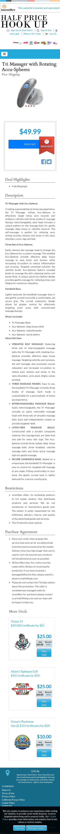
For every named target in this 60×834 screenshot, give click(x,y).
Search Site (46, 30)
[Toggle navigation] (4, 54)
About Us (6, 790)
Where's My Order (32, 33)
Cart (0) (52, 33)
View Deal (44, 653)
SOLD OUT (30, 144)
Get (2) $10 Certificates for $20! (30, 725)
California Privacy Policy (13, 799)
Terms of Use (8, 793)
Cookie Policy (8, 803)
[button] (8, 93)
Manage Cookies (36, 828)
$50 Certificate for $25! (25, 675)
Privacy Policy (8, 796)
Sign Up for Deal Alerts (21, 30)
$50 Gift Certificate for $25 (27, 625)
